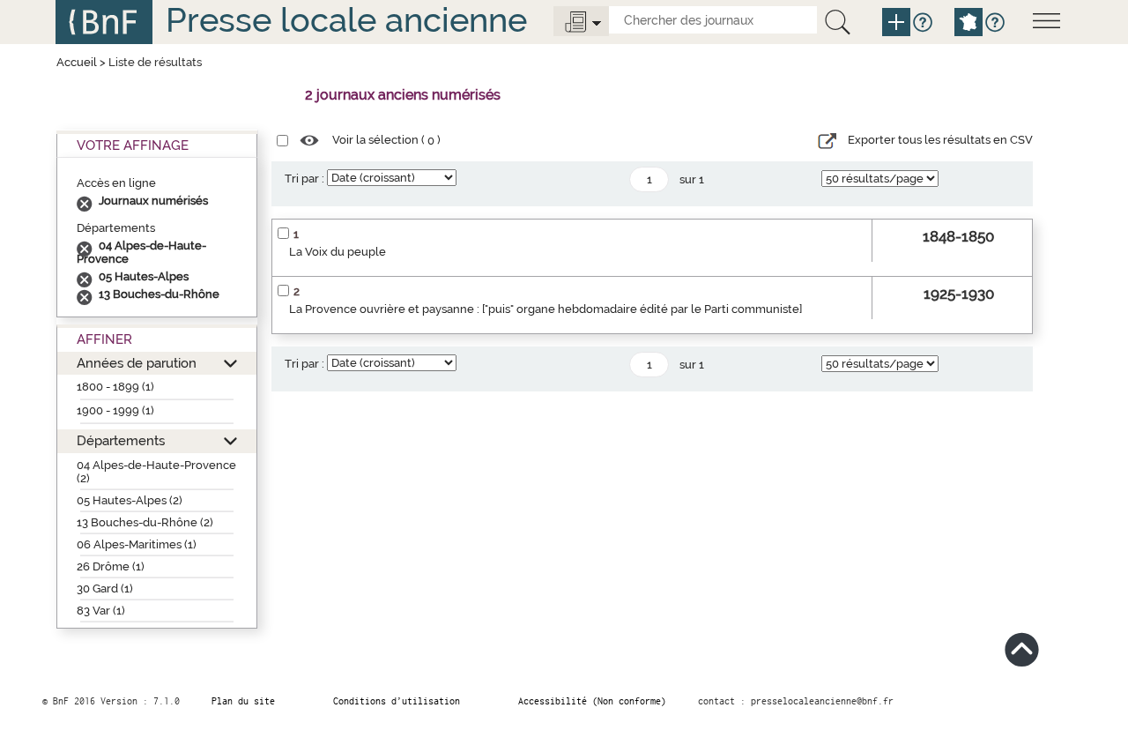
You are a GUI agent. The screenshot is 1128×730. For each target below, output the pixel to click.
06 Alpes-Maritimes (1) (137, 544)
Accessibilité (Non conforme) (592, 701)
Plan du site (243, 701)
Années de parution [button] (137, 362)
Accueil (76, 62)
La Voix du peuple (337, 251)
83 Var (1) (101, 610)
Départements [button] (121, 440)
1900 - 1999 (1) (115, 410)
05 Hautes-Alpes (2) (129, 500)
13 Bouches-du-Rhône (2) (145, 522)
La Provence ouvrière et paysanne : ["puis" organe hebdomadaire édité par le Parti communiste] (545, 309)
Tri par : (304, 178)
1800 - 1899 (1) (115, 386)
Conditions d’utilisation (396, 701)
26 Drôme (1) (111, 566)
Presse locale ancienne (346, 20)
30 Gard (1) (105, 588)
